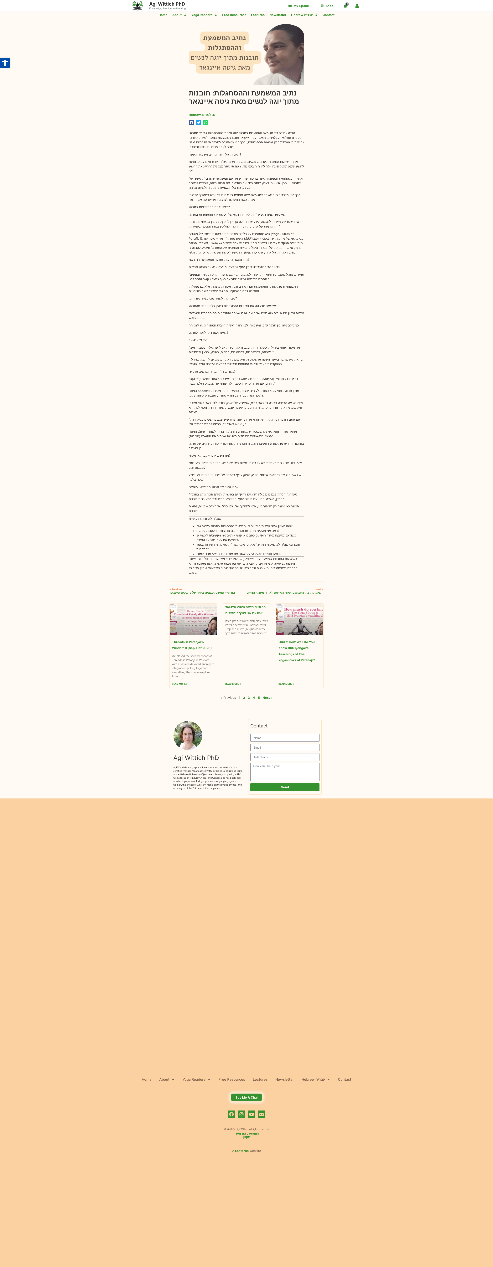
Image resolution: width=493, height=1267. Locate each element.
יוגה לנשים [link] (209, 115)
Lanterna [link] (242, 1151)
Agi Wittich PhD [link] (167, 4)
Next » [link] (267, 698)
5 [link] (259, 698)
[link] (5, 63)
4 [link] (254, 698)
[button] (191, 122)
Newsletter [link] (277, 15)
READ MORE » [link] (180, 684)
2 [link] (244, 698)
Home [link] (163, 15)
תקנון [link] (246, 1137)
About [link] (177, 15)
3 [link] (249, 698)
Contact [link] (329, 15)
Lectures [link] (258, 15)
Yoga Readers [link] (201, 15)
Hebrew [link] (195, 115)
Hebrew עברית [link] (302, 15)
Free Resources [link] (234, 15)
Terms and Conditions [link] (246, 1133)
